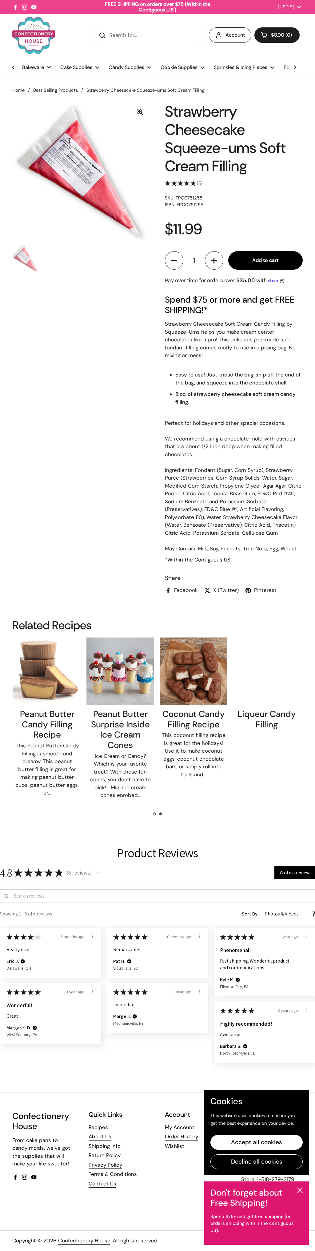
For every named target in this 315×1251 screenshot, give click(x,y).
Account (235, 35)
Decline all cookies (256, 1161)
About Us (100, 1136)
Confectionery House (84, 1240)
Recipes (98, 1127)
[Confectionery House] (33, 35)
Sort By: (250, 914)
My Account (179, 1127)
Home (18, 90)
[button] (277, 35)
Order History (181, 1136)
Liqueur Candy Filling (266, 719)
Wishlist (174, 1146)
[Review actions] (92, 936)
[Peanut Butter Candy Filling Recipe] (47, 671)
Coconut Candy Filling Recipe (193, 719)
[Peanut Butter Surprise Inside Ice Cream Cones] (120, 671)
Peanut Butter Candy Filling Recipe (47, 724)
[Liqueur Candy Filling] (267, 671)
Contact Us (102, 1183)
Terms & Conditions (113, 1174)
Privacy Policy (105, 1164)
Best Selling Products (55, 90)
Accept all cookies (256, 1142)
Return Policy (105, 1155)
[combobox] (149, 35)
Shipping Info (105, 1146)
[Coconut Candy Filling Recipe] (193, 671)
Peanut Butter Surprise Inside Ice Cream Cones (120, 729)
